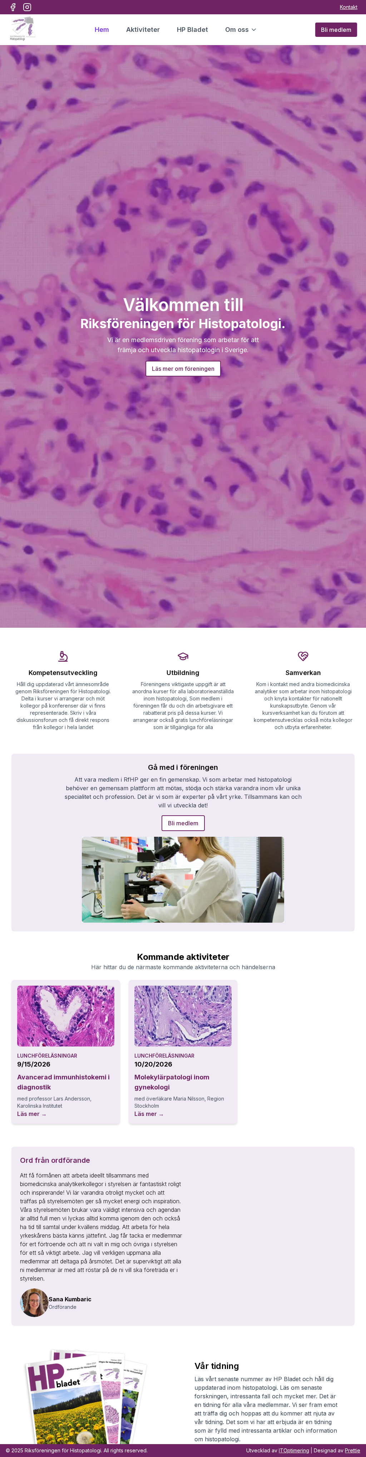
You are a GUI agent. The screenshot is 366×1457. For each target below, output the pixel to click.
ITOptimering (294, 1450)
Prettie (352, 1450)
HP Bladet (192, 29)
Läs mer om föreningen (183, 368)
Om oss (237, 29)
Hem (102, 29)
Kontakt (348, 7)
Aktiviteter (143, 29)
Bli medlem (336, 29)
